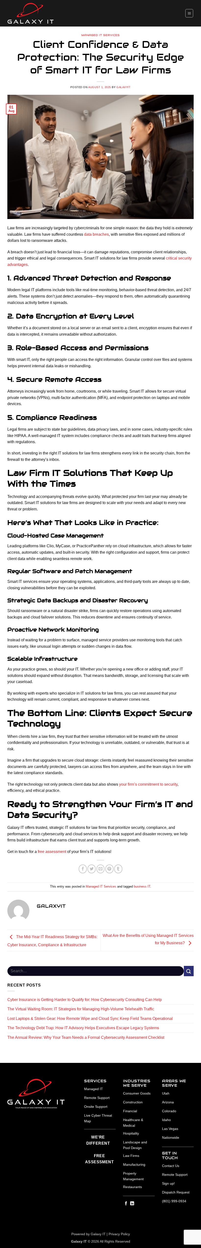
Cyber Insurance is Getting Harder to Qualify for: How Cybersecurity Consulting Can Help (84, 1000)
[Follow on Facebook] (126, 1203)
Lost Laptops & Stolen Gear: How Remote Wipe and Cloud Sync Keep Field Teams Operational (90, 1018)
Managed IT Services (100, 35)
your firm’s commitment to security (148, 784)
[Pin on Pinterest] (109, 868)
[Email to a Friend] (101, 868)
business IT (142, 886)
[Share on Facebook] (83, 868)
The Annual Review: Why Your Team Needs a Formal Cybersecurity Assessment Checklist (85, 1037)
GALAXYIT (123, 87)
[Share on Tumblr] (118, 868)
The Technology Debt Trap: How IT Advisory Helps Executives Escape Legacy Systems (83, 1028)
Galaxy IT (98, 1234)
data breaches (96, 234)
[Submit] (189, 971)
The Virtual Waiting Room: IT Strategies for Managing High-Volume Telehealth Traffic (80, 1009)
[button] (189, 13)
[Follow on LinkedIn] (132, 1203)
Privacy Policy (119, 1234)
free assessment (52, 852)
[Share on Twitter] (92, 868)
